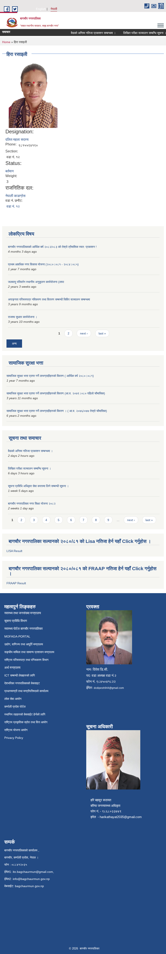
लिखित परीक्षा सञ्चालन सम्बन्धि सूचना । (139, 33)
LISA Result (14, 551)
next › (84, 333)
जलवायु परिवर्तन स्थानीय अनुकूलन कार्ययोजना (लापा (36, 282)
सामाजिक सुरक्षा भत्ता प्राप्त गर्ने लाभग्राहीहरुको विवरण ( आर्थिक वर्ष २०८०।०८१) (50, 376)
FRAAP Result (16, 583)
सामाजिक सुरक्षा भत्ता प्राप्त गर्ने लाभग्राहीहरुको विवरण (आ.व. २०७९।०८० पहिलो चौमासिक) (55, 393)
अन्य (14, 343)
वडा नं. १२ (13, 206)
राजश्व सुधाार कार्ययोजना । (22, 317)
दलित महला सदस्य (17, 139)
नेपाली (54, 9)
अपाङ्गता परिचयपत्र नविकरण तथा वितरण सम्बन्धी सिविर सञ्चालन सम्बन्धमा (49, 299)
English (41, 9)
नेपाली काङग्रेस (15, 196)
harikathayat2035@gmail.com (121, 817)
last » (102, 333)
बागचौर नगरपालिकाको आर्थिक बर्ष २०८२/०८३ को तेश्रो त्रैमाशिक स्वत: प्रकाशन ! (52, 247)
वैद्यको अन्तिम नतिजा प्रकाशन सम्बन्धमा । (88, 33)
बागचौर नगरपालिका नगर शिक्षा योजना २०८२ (32, 503)
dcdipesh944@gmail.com (109, 687)
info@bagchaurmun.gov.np (31, 879)
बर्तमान (9, 171)
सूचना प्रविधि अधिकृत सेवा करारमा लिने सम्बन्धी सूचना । (38, 486)
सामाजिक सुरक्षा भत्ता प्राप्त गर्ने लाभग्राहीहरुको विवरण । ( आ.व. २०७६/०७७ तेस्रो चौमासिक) (56, 411)
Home (6, 42)
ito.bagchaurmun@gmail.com (33, 871)
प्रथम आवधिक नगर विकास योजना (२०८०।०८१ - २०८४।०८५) (43, 264)
